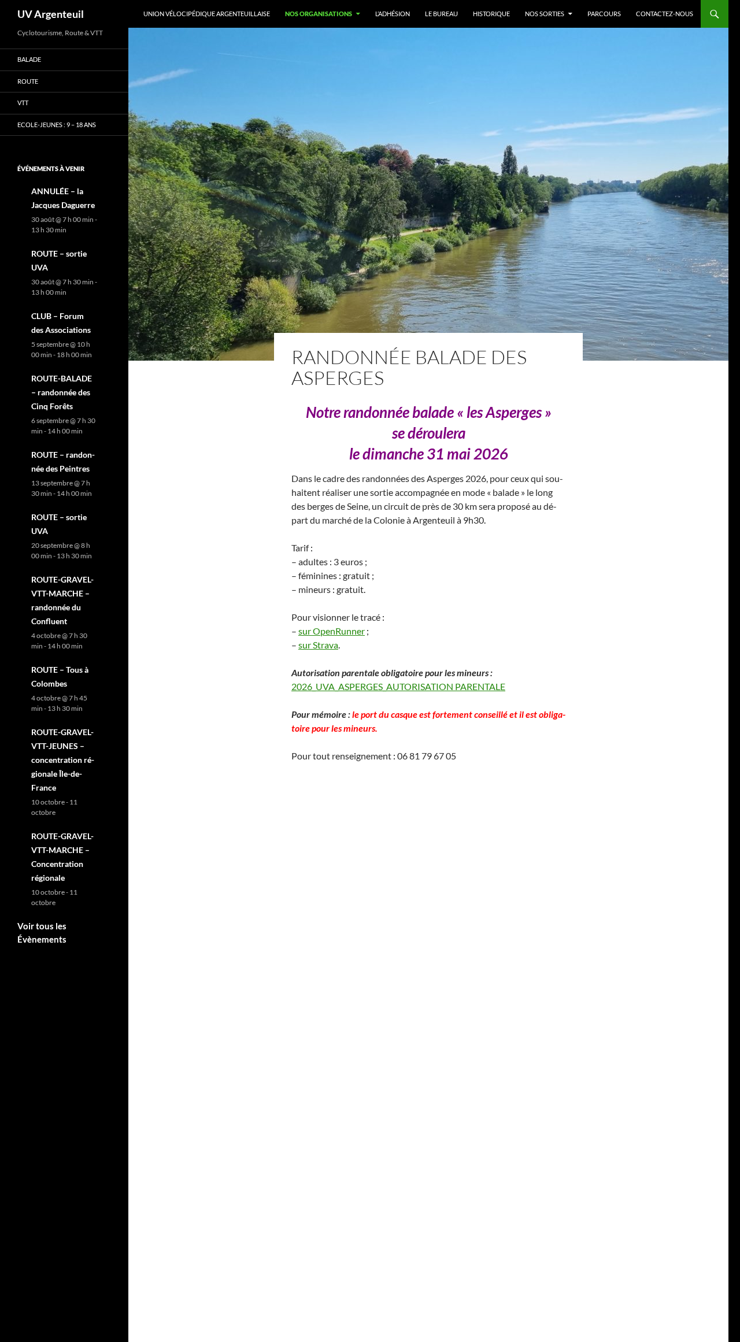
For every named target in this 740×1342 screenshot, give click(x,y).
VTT (22, 102)
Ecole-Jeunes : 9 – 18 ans (56, 124)
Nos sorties (544, 13)
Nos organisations (318, 13)
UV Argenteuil (50, 14)
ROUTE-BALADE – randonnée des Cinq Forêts (61, 392)
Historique (491, 13)
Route (27, 81)
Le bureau (441, 13)
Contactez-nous (664, 13)
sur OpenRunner (331, 630)
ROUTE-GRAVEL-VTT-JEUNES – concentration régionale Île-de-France (62, 759)
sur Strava (318, 644)
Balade (29, 59)
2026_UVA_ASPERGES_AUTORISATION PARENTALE (398, 686)
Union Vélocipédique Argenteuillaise (206, 13)
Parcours (604, 13)
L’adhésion (392, 13)
